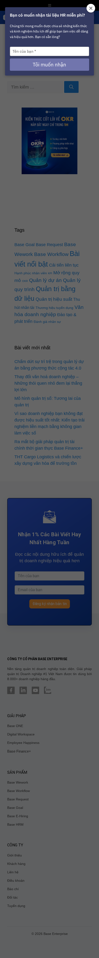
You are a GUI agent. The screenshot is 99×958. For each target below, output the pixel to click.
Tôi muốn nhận (49, 64)
